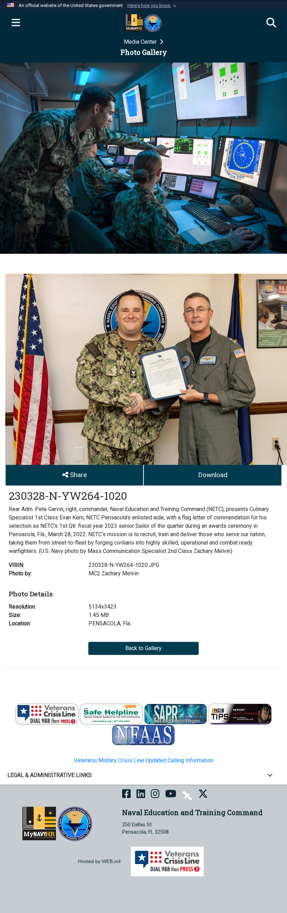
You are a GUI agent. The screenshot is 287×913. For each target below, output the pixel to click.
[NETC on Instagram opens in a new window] (155, 795)
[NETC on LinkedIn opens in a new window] (140, 795)
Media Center (141, 41)
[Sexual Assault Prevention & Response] (175, 714)
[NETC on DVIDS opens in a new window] (187, 795)
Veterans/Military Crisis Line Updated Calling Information (144, 760)
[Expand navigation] (16, 23)
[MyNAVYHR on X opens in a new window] (203, 795)
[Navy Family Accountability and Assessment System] (143, 735)
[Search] (271, 23)
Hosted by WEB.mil (99, 861)
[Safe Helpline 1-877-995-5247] (111, 714)
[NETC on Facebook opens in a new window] (126, 795)
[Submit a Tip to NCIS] (240, 714)
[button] (152, 5)
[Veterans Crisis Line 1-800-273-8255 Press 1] (46, 714)
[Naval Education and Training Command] (57, 823)
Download (212, 475)
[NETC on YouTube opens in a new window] (170, 795)
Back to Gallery (143, 648)
